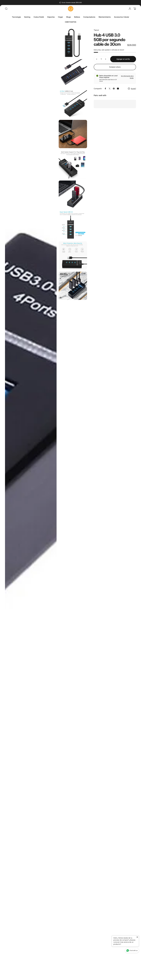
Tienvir (96, 30)
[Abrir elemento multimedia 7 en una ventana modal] (73, 195)
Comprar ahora (115, 67)
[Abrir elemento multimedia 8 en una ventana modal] (73, 225)
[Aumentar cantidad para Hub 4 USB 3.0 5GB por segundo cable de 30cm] (106, 59)
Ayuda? (133, 88)
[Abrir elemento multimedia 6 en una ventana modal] (73, 164)
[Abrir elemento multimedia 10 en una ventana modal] (73, 286)
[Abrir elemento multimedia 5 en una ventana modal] (73, 134)
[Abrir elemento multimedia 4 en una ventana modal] (73, 103)
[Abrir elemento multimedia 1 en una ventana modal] (31, 491)
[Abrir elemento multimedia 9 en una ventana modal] (73, 255)
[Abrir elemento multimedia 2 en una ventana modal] (73, 43)
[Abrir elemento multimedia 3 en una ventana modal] (73, 73)
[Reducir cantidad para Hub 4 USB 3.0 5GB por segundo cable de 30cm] (96, 59)
